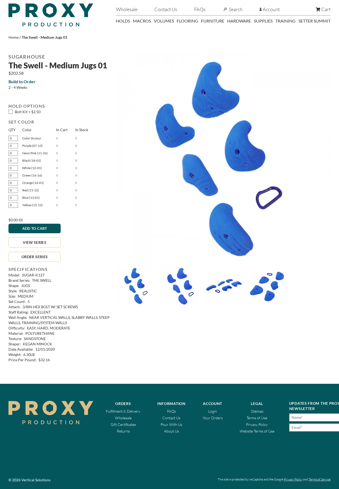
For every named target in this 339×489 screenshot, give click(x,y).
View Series (34, 242)
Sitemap (257, 411)
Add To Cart (34, 228)
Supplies (263, 20)
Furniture (212, 20)
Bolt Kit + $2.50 (28, 111)
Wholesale (126, 9)
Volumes (164, 20)
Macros (142, 20)
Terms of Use (257, 418)
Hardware (239, 20)
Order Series (34, 256)
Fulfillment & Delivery (123, 411)
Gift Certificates (123, 424)
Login (212, 411)
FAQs (200, 9)
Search (236, 9)
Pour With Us (171, 424)
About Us (171, 431)
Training (285, 20)
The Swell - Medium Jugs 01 (44, 37)
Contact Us (165, 9)
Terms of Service (320, 479)
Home (13, 37)
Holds (123, 20)
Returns (123, 431)
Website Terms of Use (257, 431)
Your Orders (213, 418)
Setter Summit (314, 20)
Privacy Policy (257, 424)
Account (271, 9)
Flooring (187, 20)
